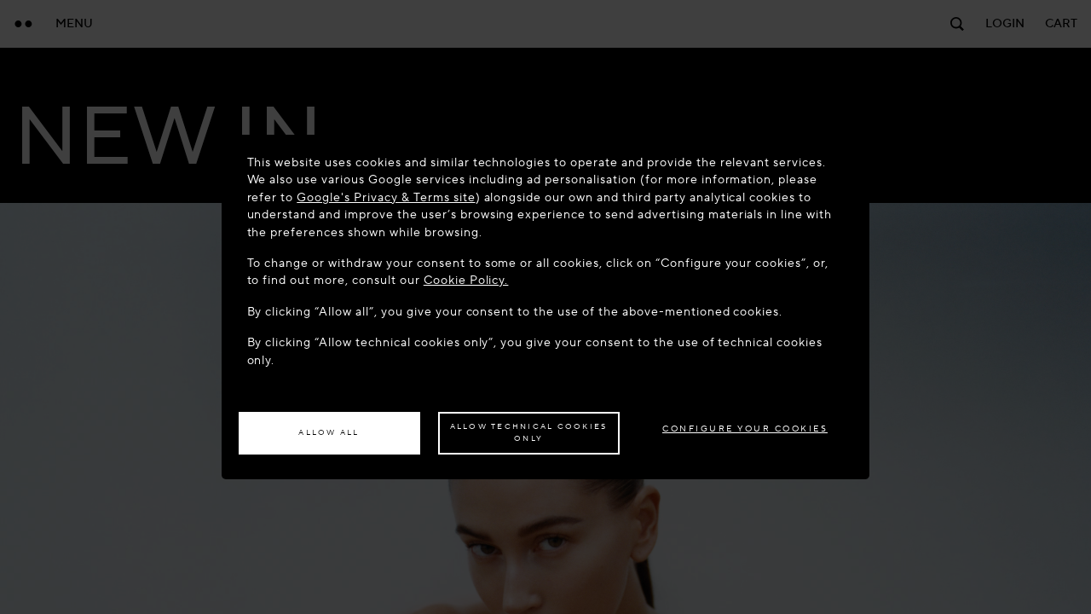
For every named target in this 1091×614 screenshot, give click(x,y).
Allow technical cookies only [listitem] (529, 432)
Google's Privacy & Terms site (386, 197)
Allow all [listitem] (328, 432)
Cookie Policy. (466, 280)
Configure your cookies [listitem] (745, 428)
